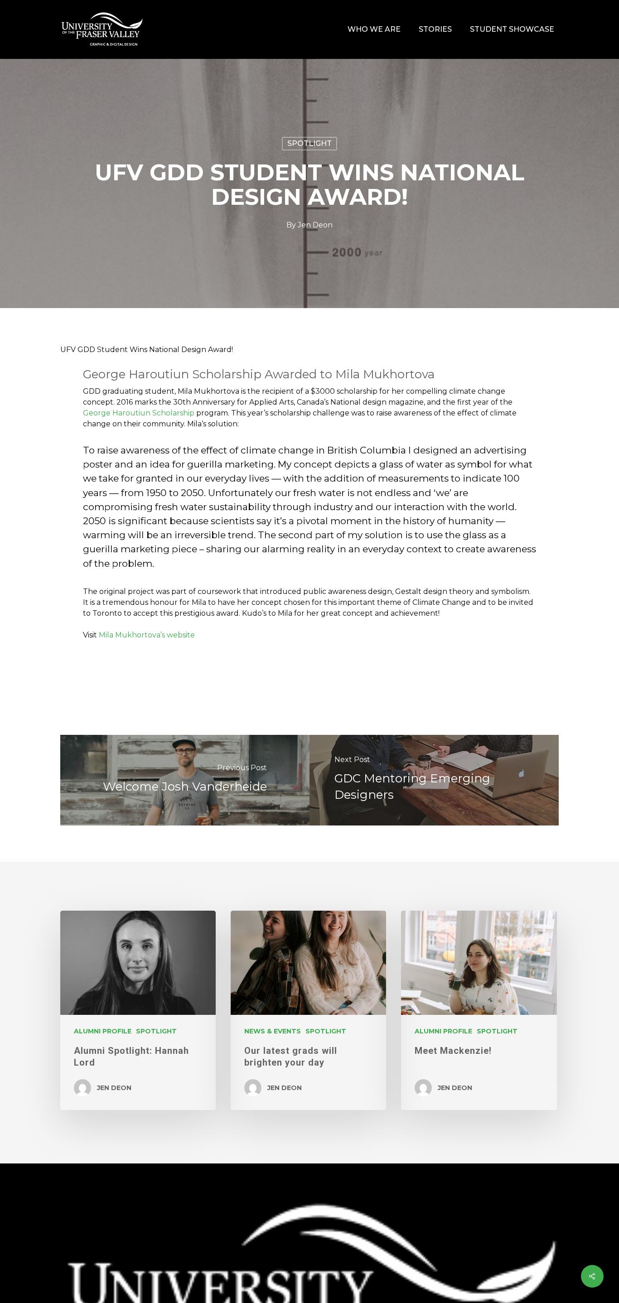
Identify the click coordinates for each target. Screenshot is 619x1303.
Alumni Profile (102, 1031)
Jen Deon (315, 225)
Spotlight (309, 143)
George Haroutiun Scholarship (138, 413)
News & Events (272, 1031)
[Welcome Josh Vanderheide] (185, 780)
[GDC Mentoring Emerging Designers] (434, 780)
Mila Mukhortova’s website (147, 635)
